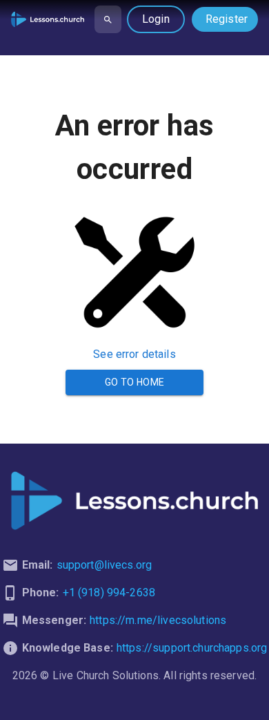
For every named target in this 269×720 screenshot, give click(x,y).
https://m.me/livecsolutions (158, 620)
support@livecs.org (104, 564)
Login (156, 19)
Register (227, 19)
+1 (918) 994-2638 (109, 592)
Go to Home (135, 382)
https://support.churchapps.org (192, 647)
